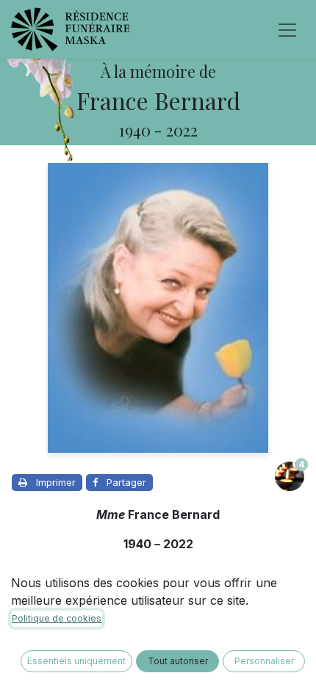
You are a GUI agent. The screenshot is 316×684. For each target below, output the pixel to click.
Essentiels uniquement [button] (76, 660)
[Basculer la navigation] (287, 29)
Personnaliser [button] (264, 660)
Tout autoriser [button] (178, 660)
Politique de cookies (56, 618)
